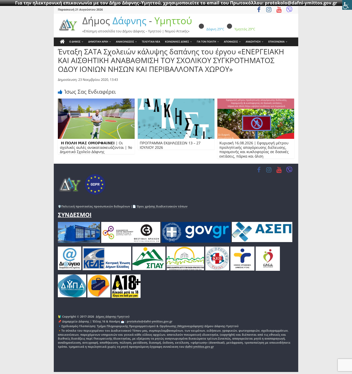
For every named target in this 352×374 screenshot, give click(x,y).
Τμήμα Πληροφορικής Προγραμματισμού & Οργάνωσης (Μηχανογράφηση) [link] (150, 326)
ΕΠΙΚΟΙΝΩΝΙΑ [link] (276, 41)
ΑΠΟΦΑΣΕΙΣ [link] (231, 41)
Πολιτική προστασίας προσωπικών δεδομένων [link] (95, 206)
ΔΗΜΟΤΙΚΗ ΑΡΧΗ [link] (98, 41)
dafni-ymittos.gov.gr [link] (199, 347)
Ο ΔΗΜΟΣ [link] (74, 41)
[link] (347, 5)
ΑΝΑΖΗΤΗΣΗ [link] (253, 41)
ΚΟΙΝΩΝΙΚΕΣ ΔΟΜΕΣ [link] (177, 41)
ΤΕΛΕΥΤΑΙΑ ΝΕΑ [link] (151, 41)
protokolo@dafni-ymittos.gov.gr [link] (149, 321)
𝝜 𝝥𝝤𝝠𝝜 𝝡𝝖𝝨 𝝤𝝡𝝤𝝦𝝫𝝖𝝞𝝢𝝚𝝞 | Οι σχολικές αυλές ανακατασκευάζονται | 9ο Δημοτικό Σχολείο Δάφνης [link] (96, 147)
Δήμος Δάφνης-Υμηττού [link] (113, 316)
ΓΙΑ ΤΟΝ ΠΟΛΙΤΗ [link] (206, 41)
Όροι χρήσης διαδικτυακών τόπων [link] (161, 206)
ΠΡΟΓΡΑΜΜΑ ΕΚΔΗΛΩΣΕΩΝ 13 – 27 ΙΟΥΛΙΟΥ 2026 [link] (170, 145)
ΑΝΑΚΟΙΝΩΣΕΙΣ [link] (125, 41)
